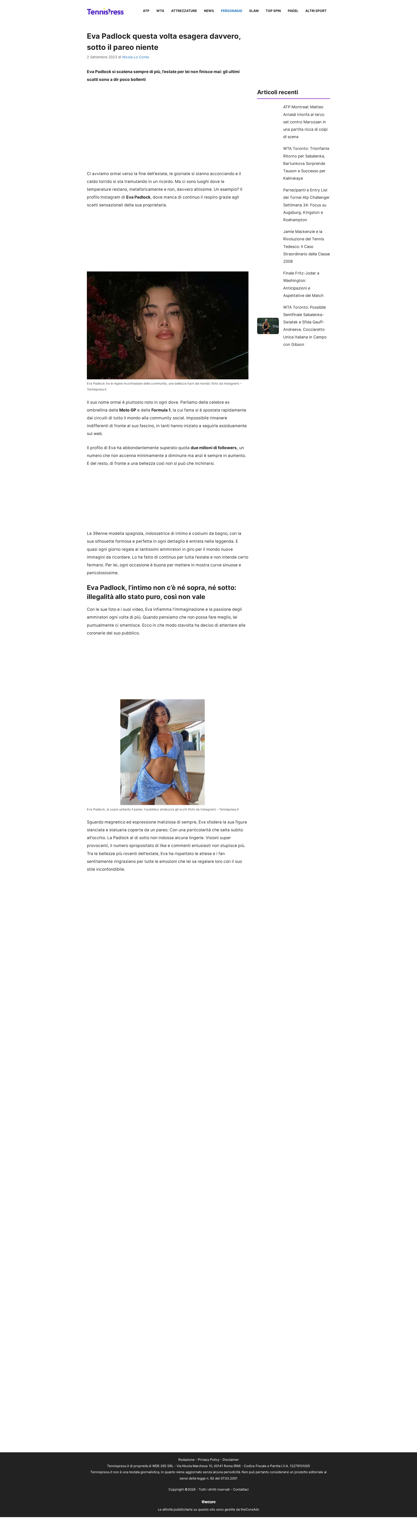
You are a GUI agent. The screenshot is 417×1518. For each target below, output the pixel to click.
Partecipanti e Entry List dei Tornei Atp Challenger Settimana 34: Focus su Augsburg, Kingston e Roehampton (306, 205)
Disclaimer (231, 1460)
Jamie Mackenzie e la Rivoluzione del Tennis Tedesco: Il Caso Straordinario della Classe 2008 (306, 246)
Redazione (186, 1460)
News (209, 11)
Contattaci (241, 1489)
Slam (254, 11)
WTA (160, 11)
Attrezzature (184, 11)
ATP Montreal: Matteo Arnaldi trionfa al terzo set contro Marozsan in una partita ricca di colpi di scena (305, 122)
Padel (293, 11)
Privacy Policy (208, 1460)
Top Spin (273, 11)
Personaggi (231, 11)
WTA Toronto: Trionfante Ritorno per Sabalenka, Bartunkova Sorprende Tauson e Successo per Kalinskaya (306, 163)
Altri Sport (316, 11)
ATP (146, 11)
